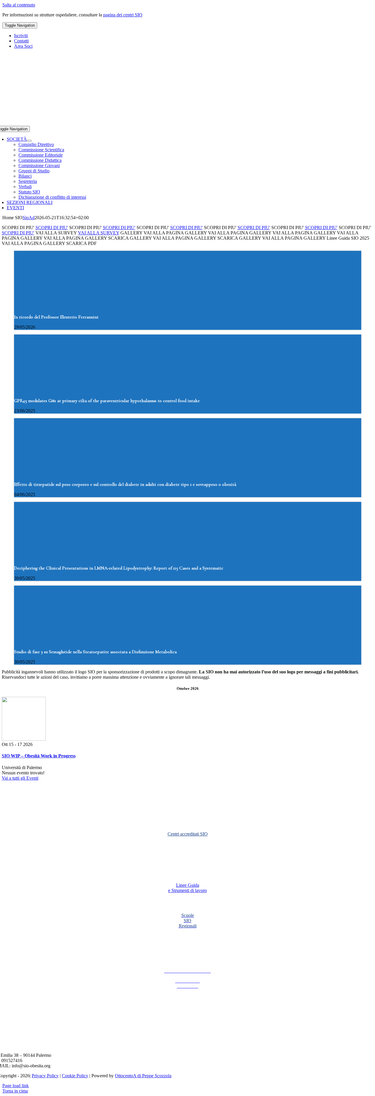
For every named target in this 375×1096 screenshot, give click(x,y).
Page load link (15, 1085)
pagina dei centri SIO (122, 14)
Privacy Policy (45, 1075)
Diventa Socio (187, 787)
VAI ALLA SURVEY (98, 232)
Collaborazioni (187, 935)
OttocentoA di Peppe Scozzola (143, 1075)
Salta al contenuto (18, 4)
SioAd (29, 217)
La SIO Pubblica (188, 948)
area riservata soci (187, 818)
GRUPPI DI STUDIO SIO (187, 851)
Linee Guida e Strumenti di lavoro (187, 888)
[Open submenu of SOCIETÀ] (29, 141)
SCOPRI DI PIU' (51, 227)
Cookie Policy (75, 1075)
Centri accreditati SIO (188, 833)
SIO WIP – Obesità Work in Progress (39, 755)
